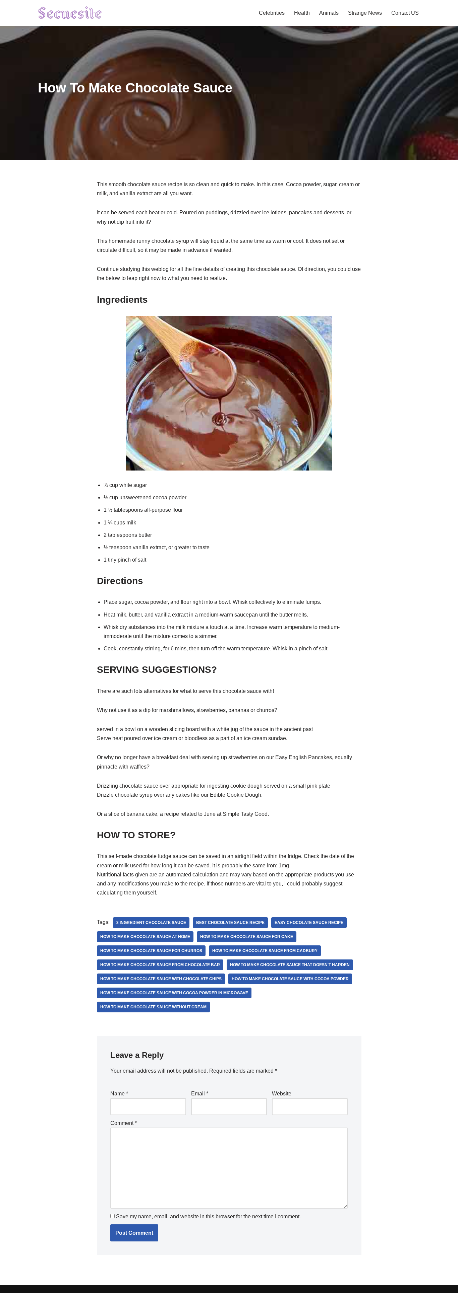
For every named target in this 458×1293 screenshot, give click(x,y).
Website (281, 1093)
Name (119, 1093)
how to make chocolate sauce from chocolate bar (160, 964)
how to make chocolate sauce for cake (246, 936)
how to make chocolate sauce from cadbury (265, 950)
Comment (123, 1123)
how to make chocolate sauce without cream (153, 1007)
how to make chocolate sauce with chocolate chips (161, 979)
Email (199, 1093)
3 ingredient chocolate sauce (151, 922)
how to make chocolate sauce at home (145, 936)
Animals (329, 13)
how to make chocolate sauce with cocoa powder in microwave (174, 993)
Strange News (365, 13)
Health (302, 13)
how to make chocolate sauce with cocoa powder (290, 979)
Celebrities (272, 13)
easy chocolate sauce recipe (309, 922)
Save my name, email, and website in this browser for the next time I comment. (208, 1216)
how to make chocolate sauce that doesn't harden (290, 964)
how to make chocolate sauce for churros (151, 950)
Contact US (405, 13)
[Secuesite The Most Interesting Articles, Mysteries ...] (70, 13)
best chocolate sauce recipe (230, 922)
